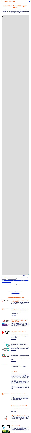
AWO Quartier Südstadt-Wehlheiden (20, 309)
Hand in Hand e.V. (15, 365)
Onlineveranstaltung (17, 277)
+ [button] (2, 15)
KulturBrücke (14, 371)
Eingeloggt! (8, 1)
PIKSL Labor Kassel (15, 425)
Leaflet (28, 274)
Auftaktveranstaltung (8, 277)
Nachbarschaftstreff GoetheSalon (19, 415)
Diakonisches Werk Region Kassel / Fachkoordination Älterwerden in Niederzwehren (19, 320)
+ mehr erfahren (13, 305)
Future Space (14, 354)
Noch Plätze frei (24, 277)
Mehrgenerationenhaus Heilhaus (19, 393)
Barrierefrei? (4, 278)
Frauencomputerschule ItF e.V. (18, 343)
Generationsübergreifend (12, 278)
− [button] (2, 16)
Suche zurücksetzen (15, 293)
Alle (3, 277)
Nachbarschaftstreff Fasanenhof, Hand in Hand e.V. (19, 406)
